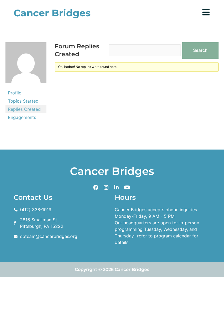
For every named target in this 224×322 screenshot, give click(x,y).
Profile (14, 93)
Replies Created (24, 109)
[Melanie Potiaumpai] (25, 65)
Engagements (22, 117)
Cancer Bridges (52, 13)
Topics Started (23, 101)
